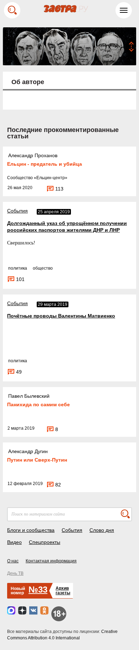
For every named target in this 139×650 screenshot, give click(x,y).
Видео (14, 542)
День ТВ (15, 573)
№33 (38, 589)
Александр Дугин (28, 451)
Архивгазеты (63, 590)
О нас (13, 560)
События (17, 211)
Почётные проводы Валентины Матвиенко (61, 316)
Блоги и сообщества (31, 530)
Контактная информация (51, 560)
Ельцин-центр (50, 177)
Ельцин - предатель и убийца (44, 164)
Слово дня (101, 530)
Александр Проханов (32, 155)
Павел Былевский (29, 396)
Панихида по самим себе (38, 404)
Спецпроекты (44, 542)
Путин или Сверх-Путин (37, 460)
